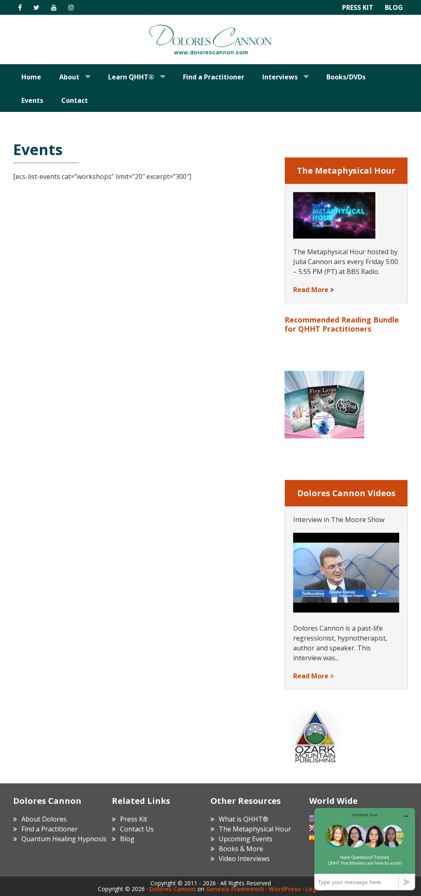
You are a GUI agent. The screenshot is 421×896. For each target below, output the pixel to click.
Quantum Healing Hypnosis (63, 838)
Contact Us (137, 828)
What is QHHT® (243, 819)
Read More (310, 289)
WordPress (285, 889)
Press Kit (357, 7)
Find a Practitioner (49, 828)
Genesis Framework (235, 889)
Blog (394, 7)
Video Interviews (244, 858)
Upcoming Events (246, 838)
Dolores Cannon (210, 39)
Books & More (241, 848)
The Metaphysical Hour (255, 828)
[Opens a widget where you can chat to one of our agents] (364, 849)
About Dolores (44, 819)
